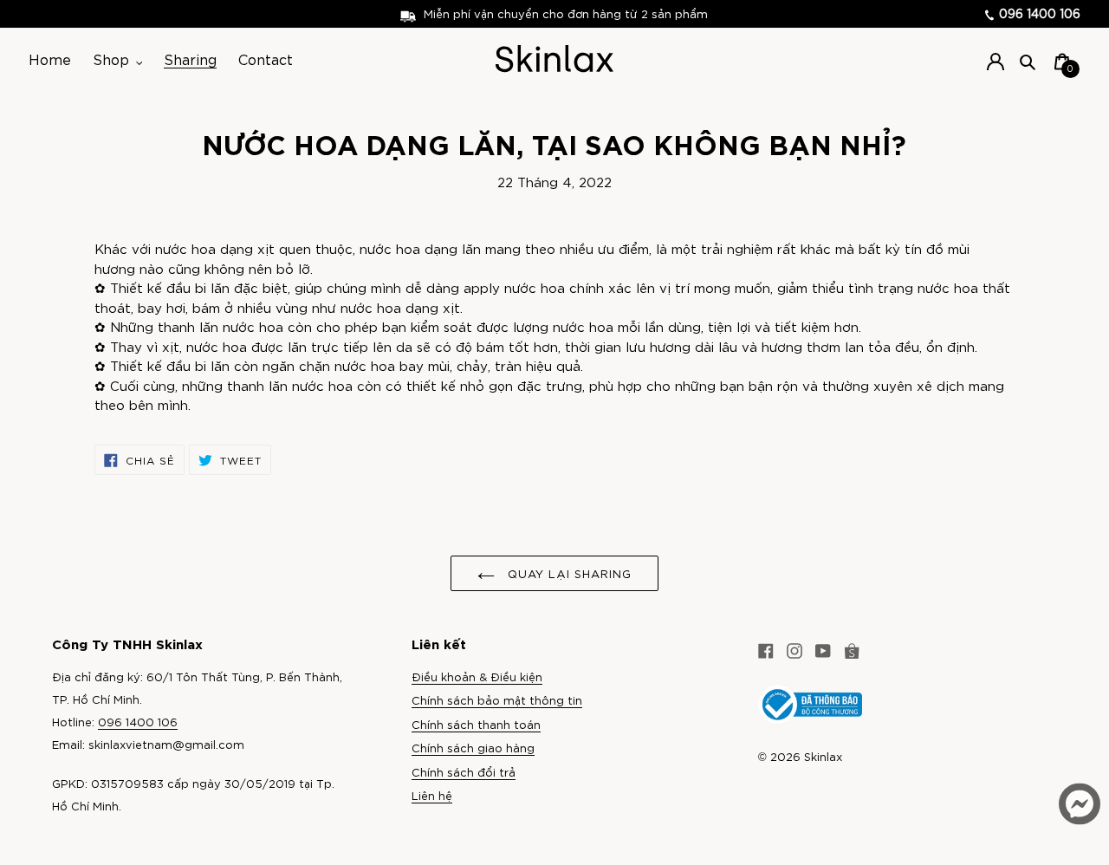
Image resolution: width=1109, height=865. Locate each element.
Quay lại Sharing (567, 573)
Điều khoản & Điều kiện (477, 676)
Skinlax (823, 756)
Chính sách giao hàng (473, 747)
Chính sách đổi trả (464, 771)
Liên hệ (432, 795)
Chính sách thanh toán (476, 724)
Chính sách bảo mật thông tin (497, 700)
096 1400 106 (1038, 13)
